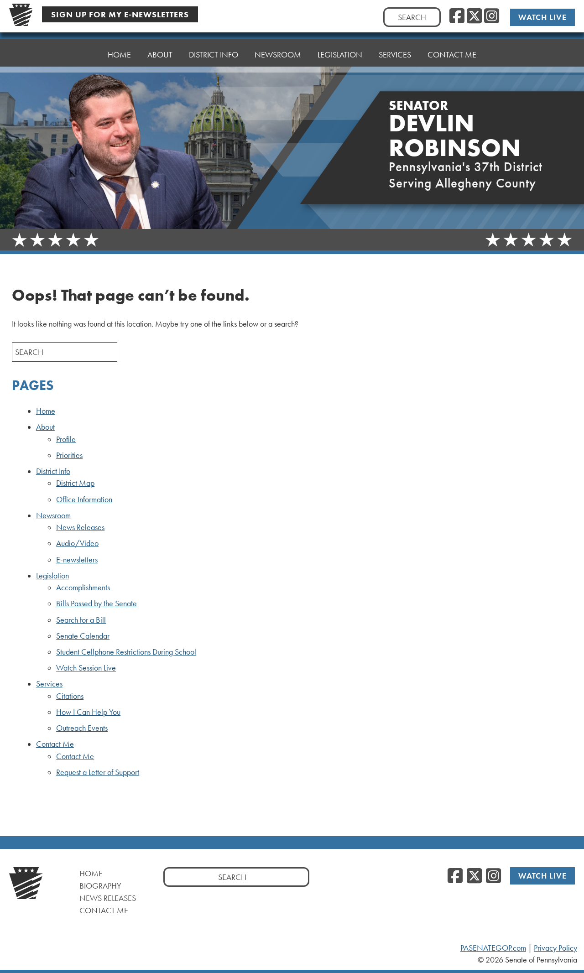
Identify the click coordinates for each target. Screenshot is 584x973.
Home (119, 54)
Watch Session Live (86, 668)
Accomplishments (83, 588)
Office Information (84, 499)
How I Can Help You (88, 712)
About (45, 427)
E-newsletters (77, 560)
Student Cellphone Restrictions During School (126, 652)
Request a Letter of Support (97, 772)
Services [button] (395, 54)
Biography (100, 885)
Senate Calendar (83, 636)
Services (49, 684)
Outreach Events (82, 728)
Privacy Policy (555, 948)
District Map (75, 483)
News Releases (80, 527)
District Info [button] (213, 54)
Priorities (69, 455)
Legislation (52, 576)
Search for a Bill (81, 620)
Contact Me (55, 744)
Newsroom (53, 515)
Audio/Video (77, 543)
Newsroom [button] (278, 54)
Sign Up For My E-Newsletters (120, 14)
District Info (53, 471)
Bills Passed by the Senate (96, 603)
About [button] (159, 54)
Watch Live (542, 17)
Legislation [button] (340, 54)
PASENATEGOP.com (493, 948)
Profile (66, 439)
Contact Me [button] (452, 54)
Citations (69, 696)
